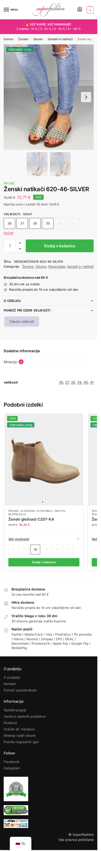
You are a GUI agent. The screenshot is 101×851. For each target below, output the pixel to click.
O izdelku (12, 301)
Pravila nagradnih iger (21, 742)
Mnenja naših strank (20, 735)
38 (35, 223)
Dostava (10, 723)
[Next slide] (86, 97)
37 (22, 223)
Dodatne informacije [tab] (22, 351)
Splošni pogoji (15, 710)
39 (48, 223)
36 (10, 223)
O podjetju (12, 677)
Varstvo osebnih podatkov (25, 716)
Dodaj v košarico (60, 245)
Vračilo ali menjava (19, 729)
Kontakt (10, 684)
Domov (9, 39)
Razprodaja (56, 266)
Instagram (12, 768)
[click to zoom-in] (49, 97)
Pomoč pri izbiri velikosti (27, 310)
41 (92, 382)
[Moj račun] (80, 9)
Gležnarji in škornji (36, 510)
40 (86, 382)
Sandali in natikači (60, 39)
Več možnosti (18, 539)
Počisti (8, 233)
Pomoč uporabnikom (20, 690)
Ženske (23, 39)
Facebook (12, 762)
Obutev (38, 39)
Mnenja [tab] (13, 362)
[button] (90, 9)
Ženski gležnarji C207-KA (31, 519)
